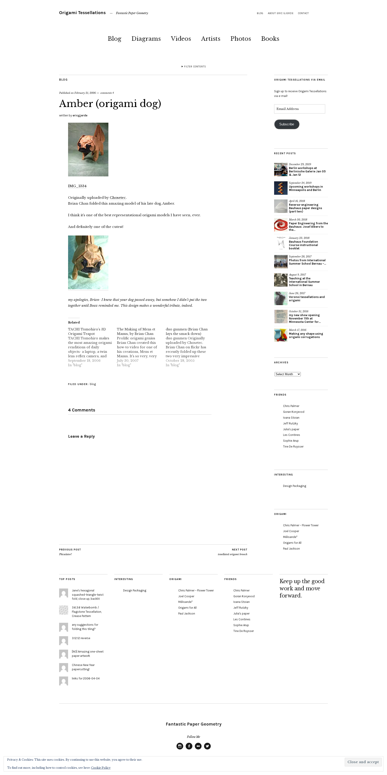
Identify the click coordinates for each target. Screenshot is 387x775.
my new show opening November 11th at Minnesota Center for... (305, 318)
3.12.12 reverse (81, 638)
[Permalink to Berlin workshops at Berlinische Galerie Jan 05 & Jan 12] (281, 169)
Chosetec (118, 197)
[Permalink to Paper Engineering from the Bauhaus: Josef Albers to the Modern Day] (281, 224)
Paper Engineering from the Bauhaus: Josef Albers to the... (308, 227)
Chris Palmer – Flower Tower (300, 525)
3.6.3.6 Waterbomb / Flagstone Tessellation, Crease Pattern (87, 612)
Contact (303, 13)
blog (260, 13)
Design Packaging (294, 486)
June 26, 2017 (297, 293)
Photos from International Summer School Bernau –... (307, 262)
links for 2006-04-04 (86, 678)
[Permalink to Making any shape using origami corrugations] (281, 335)
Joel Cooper (291, 531)
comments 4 (107, 92)
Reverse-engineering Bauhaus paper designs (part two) (305, 208)
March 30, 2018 (298, 219)
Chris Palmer (291, 406)
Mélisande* (290, 537)
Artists (210, 38)
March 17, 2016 (297, 330)
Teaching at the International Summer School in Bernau (304, 282)
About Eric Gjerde (281, 13)
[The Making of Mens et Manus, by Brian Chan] (141, 347)
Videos (181, 38)
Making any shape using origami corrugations (306, 335)
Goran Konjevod (293, 411)
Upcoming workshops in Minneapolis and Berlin (306, 188)
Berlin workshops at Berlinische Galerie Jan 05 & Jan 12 (307, 171)
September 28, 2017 (300, 256)
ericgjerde (80, 115)
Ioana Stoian (291, 417)
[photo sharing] (88, 175)
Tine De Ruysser (293, 446)
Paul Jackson (291, 548)
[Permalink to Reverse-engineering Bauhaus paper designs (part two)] (281, 206)
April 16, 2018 (297, 201)
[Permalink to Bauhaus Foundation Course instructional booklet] (281, 243)
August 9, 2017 (297, 274)
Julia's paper (291, 429)
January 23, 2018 (299, 238)
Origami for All (292, 542)
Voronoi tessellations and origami (307, 298)
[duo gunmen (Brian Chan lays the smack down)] (190, 347)
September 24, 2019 (300, 182)
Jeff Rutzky (290, 423)
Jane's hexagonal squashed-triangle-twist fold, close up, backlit (87, 595)
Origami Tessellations (82, 12)
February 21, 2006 (85, 92)
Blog (114, 38)
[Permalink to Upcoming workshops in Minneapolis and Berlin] (281, 188)
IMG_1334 (77, 186)
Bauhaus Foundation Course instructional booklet (303, 245)
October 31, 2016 (298, 311)
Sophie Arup (291, 440)
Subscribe (286, 124)
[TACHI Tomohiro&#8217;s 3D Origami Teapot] (92, 347)
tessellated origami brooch (232, 552)
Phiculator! (70, 552)
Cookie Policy (101, 767)
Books (270, 38)
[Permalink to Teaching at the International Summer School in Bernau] (281, 280)
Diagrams (146, 38)
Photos (240, 38)
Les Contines (291, 435)
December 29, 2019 (300, 164)
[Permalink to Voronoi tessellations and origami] (281, 298)
